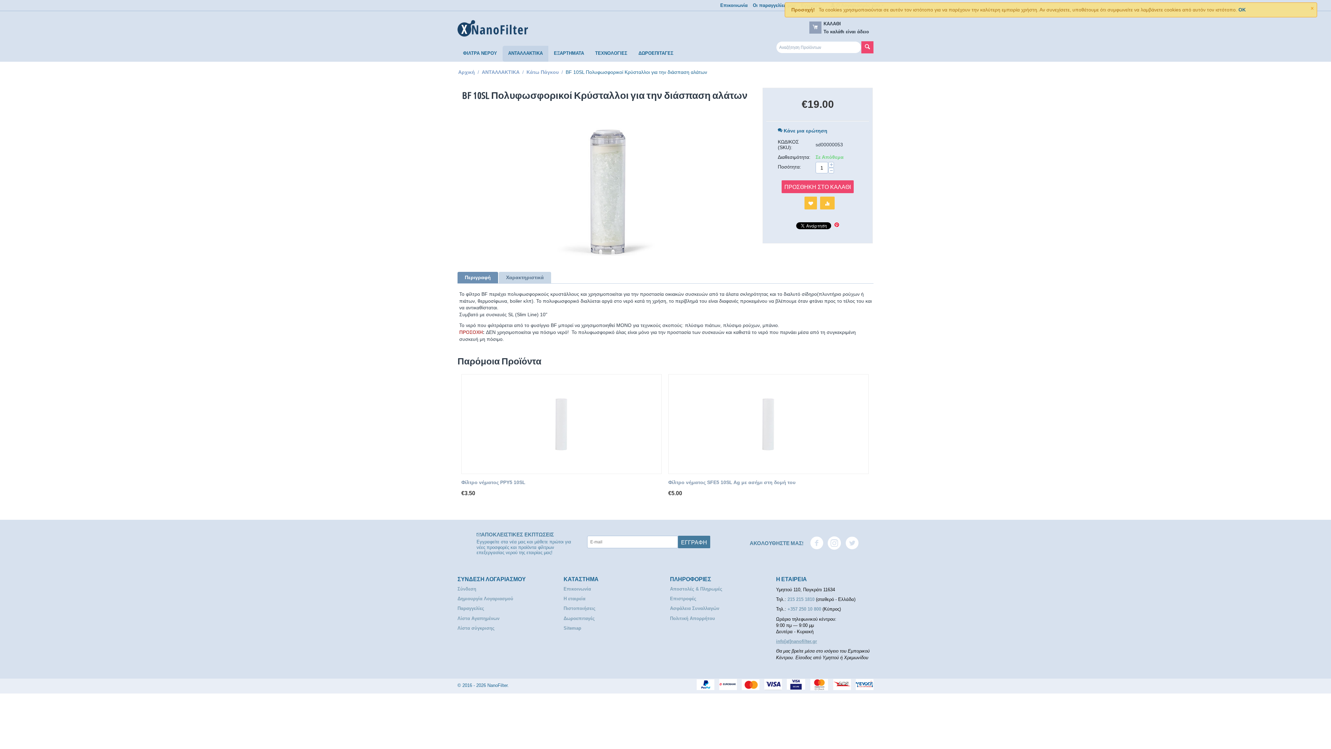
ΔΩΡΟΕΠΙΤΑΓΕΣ (655, 53)
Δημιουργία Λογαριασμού (485, 598)
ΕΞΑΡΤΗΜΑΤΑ (569, 53)
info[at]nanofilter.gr (796, 641)
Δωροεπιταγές (579, 618)
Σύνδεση (467, 589)
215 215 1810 (802, 599)
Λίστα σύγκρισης (476, 628)
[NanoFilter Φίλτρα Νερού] (493, 28)
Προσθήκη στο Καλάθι (817, 186)
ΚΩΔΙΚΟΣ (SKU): (788, 144)
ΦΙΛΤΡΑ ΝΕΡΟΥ (480, 53)
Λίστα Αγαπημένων (478, 618)
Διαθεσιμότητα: (794, 157)
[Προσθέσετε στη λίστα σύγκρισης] (827, 203)
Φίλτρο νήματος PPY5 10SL (493, 482)
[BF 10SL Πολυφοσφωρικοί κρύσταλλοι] (605, 188)
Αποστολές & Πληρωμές (696, 589)
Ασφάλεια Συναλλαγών (694, 608)
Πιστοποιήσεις (579, 608)
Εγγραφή (694, 542)
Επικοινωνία (734, 5)
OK (1242, 9)
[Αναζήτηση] (867, 47)
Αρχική (466, 72)
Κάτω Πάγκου (543, 72)
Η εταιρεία (574, 598)
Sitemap (572, 628)
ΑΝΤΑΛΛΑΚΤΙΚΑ (525, 53)
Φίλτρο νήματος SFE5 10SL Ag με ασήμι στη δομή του (731, 482)
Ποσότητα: (789, 167)
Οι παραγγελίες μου (774, 5)
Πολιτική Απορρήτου (692, 618)
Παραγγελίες (471, 608)
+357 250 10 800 (805, 609)
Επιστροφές (683, 598)
